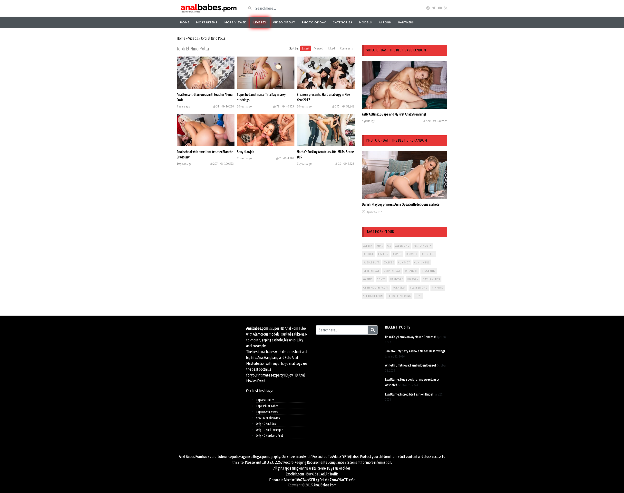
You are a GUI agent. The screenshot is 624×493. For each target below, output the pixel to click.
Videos (193, 38)
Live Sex (260, 22)
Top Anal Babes (265, 400)
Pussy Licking (419, 287)
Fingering (429, 270)
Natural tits (431, 279)
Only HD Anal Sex (266, 423)
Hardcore (396, 279)
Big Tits (383, 253)
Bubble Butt (371, 262)
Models (365, 22)
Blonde (397, 253)
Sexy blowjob (245, 152)
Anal (380, 245)
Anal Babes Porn (324, 485)
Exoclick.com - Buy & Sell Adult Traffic (312, 474)
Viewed (318, 48)
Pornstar (399, 287)
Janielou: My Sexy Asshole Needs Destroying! (415, 351)
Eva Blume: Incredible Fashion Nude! (409, 394)
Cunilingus (421, 262)
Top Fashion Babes (267, 406)
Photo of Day (314, 22)
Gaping (368, 279)
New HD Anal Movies (268, 418)
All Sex (367, 245)
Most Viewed (235, 22)
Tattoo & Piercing (399, 296)
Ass (389, 245)
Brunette (427, 253)
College (389, 262)
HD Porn (413, 279)
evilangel (411, 270)
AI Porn (385, 22)
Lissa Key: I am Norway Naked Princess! (410, 337)
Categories (342, 22)
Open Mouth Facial (376, 287)
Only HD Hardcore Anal (269, 435)
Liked (331, 48)
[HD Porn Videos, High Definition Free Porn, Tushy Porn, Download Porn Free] (208, 8)
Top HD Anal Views (267, 412)
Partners (406, 22)
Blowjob (411, 253)
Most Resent (207, 22)
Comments (346, 48)
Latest (305, 48)
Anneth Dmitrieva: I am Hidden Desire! (410, 365)
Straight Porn (373, 296)
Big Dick (368, 253)
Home (184, 22)
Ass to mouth (423, 245)
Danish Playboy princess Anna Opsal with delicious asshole (400, 204)
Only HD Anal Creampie (269, 430)
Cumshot (404, 262)
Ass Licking (402, 245)
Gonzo (381, 279)
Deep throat (392, 270)
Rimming (438, 287)
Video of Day (284, 22)
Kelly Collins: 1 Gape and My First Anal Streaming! (394, 114)
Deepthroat (371, 270)
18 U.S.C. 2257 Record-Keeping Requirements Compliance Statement (311, 462)
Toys (418, 296)
